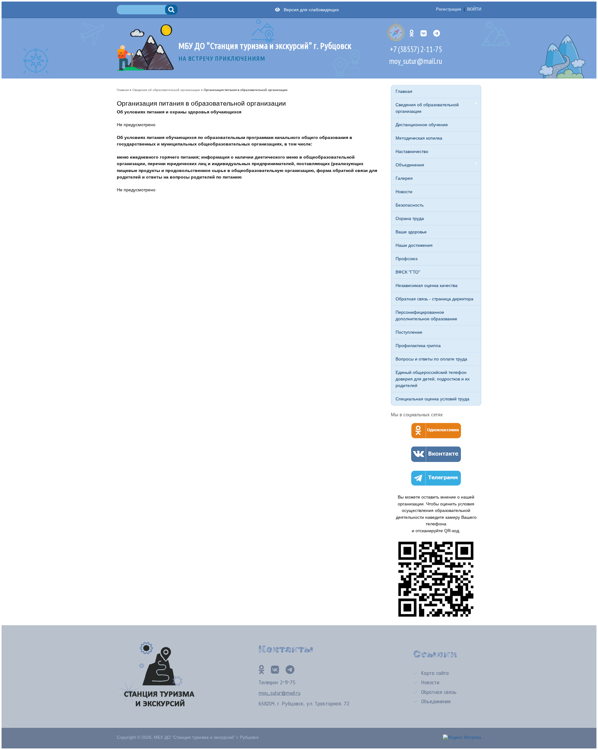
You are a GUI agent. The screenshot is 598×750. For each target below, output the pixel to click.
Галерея (404, 178)
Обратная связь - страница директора (434, 298)
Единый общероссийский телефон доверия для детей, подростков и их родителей (433, 379)
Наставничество (412, 151)
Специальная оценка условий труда (432, 398)
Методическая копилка (419, 138)
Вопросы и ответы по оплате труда (431, 358)
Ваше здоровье (411, 231)
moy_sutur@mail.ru (415, 61)
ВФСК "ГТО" (408, 272)
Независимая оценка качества (427, 285)
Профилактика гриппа (418, 345)
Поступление (409, 332)
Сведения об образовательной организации (425, 108)
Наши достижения (414, 245)
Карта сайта (435, 673)
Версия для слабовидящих (310, 9)
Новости (404, 191)
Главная (404, 91)
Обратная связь (439, 692)
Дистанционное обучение (422, 124)
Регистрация (448, 9)
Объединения (407, 165)
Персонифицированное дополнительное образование (426, 315)
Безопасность (410, 205)
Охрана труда (410, 218)
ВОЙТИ (474, 9)
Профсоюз (406, 258)
